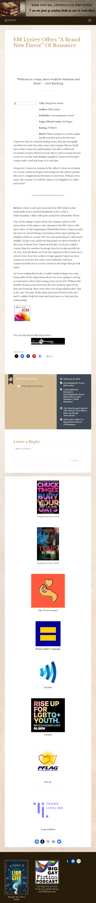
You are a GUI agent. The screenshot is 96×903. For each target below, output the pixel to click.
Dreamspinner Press (73, 383)
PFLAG (48, 782)
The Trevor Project (48, 610)
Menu (12, 20)
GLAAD (48, 687)
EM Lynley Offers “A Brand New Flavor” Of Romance (46, 42)
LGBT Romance (72, 398)
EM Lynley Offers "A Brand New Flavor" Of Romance (73, 421)
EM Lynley (68, 385)
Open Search (89, 20)
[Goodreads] (48, 841)
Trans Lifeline (48, 829)
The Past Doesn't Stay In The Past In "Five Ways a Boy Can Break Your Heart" (75, 412)
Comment (74, 460)
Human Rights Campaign (48, 649)
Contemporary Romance (70, 390)
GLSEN (48, 735)
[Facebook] (37, 841)
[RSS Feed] (54, 841)
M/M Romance (71, 400)
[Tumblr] (42, 841)
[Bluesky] (59, 841)
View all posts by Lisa (32, 386)
